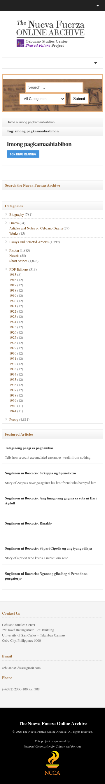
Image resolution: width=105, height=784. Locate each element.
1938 (12, 395)
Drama (14, 222)
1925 (12, 327)
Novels (14, 255)
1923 (12, 316)
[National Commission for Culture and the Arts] (52, 774)
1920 (12, 300)
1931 (12, 358)
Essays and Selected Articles (29, 241)
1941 (12, 410)
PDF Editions (18, 269)
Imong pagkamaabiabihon (39, 143)
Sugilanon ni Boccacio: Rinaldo (28, 523)
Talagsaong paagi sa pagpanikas (29, 448)
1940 (12, 405)
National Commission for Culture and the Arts (52, 746)
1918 (12, 290)
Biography (16, 214)
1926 (12, 332)
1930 (12, 353)
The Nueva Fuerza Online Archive (53, 723)
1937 (12, 389)
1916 (12, 279)
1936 (12, 384)
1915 (12, 274)
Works (13, 233)
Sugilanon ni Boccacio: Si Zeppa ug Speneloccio (40, 473)
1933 (12, 368)
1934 (12, 374)
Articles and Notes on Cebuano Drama (36, 228)
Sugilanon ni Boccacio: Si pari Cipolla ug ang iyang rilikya (48, 548)
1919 (12, 295)
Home (11, 122)
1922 (12, 311)
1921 (12, 306)
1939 (12, 400)
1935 (12, 379)
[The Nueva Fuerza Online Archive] (52, 47)
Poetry (13, 419)
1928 (12, 342)
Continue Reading (23, 154)
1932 (12, 363)
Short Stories (18, 260)
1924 (12, 321)
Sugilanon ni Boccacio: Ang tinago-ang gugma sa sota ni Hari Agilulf (51, 501)
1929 (12, 347)
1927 (12, 337)
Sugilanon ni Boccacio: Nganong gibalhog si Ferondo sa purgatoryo (46, 576)
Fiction (14, 250)
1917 (12, 285)
